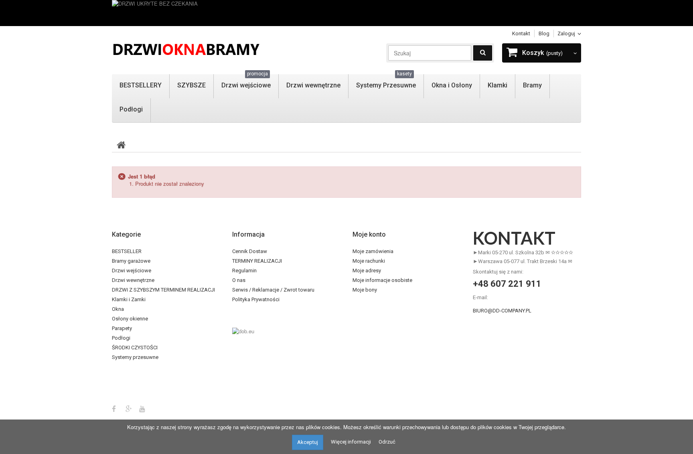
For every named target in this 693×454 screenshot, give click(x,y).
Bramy (532, 85)
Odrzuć (387, 442)
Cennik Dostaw (249, 251)
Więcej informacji (351, 442)
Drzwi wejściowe (246, 81)
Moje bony (365, 290)
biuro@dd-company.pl (502, 311)
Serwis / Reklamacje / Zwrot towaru (273, 290)
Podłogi (131, 109)
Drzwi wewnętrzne (313, 85)
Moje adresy (367, 271)
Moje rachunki (369, 261)
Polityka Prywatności (256, 299)
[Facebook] (114, 408)
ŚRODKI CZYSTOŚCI (135, 348)
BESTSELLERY (141, 85)
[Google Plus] (129, 408)
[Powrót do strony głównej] (121, 144)
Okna (118, 309)
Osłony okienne (130, 319)
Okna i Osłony (452, 85)
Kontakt (521, 33)
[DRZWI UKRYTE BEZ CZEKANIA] (346, 13)
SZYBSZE (191, 85)
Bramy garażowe (131, 261)
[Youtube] (142, 408)
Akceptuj (307, 442)
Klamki (497, 85)
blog (544, 33)
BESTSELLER (127, 251)
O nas (238, 280)
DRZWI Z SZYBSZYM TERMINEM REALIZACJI (163, 290)
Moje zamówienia (373, 251)
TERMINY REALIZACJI (257, 261)
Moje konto (369, 234)
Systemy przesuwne (135, 357)
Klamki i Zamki (129, 299)
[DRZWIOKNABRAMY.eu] (186, 48)
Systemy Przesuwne (386, 81)
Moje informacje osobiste (382, 280)
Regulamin (244, 271)
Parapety (122, 328)
